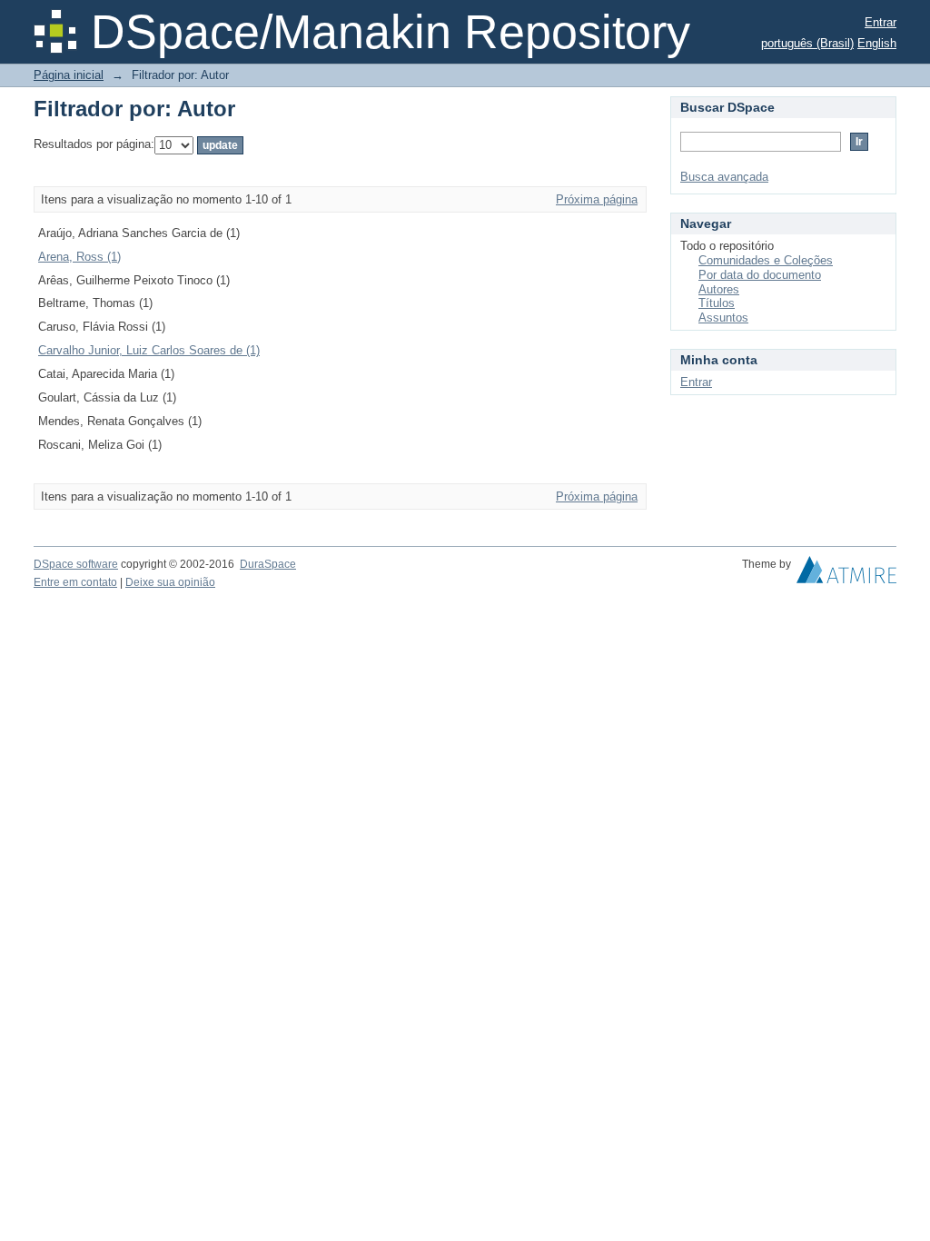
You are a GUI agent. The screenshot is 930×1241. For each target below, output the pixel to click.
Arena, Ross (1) (79, 256)
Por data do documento (759, 275)
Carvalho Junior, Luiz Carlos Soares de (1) (149, 350)
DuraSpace (268, 564)
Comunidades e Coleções (765, 260)
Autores (718, 289)
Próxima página (597, 199)
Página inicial (69, 75)
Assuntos (723, 317)
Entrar (880, 22)
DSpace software (76, 564)
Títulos (716, 303)
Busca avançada (724, 177)
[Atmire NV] (846, 574)
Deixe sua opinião (170, 582)
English (876, 43)
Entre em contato (75, 582)
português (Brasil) (807, 43)
